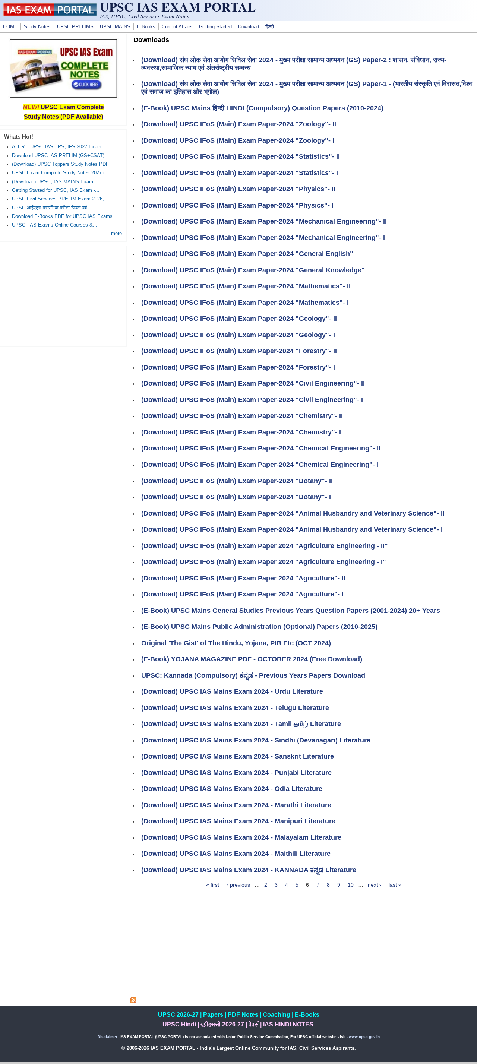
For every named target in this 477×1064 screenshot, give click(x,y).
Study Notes (37, 26)
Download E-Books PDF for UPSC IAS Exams (62, 216)
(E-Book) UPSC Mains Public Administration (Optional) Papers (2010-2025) (259, 626)
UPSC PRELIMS (75, 26)
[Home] (50, 14)
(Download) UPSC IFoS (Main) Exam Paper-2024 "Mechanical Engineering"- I (263, 237)
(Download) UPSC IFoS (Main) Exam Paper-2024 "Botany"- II (237, 481)
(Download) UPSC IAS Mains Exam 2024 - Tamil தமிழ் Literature (241, 724)
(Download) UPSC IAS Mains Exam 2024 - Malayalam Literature (241, 837)
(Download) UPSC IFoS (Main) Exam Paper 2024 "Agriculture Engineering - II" (264, 546)
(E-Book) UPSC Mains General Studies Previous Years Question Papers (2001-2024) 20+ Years (290, 610)
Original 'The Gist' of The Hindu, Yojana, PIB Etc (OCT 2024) (236, 643)
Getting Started (215, 26)
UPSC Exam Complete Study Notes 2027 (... (60, 172)
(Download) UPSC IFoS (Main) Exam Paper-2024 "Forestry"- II (239, 351)
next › (374, 885)
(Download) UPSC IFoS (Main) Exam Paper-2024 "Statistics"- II (240, 156)
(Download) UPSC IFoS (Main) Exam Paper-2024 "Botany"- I (236, 497)
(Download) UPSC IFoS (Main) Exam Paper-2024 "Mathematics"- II (246, 286)
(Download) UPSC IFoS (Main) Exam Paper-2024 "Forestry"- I (238, 367)
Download (248, 26)
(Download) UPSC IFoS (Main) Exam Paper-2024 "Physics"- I (237, 205)
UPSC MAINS (115, 26)
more (116, 233)
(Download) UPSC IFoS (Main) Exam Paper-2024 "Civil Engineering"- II (253, 383)
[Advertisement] (303, 945)
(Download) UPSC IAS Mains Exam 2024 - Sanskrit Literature (237, 756)
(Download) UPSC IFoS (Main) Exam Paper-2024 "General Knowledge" (253, 270)
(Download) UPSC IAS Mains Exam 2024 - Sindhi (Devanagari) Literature (255, 740)
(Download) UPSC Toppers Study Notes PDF (60, 164)
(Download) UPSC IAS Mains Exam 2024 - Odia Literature (231, 788)
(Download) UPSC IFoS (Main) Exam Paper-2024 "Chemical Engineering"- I (260, 464)
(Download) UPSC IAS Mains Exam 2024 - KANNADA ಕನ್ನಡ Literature (248, 870)
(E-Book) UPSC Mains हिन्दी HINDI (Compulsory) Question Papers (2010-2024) (262, 108)
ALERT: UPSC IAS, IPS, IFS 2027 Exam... (59, 146)
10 (351, 885)
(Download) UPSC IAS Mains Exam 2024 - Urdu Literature (232, 691)
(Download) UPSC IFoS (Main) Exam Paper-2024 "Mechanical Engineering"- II (264, 221)
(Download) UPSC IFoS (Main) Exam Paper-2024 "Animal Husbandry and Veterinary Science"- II (293, 513)
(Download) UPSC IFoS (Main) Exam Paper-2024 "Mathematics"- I (245, 302)
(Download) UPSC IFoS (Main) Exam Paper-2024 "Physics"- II (238, 189)
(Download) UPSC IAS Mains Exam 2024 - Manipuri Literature (238, 821)
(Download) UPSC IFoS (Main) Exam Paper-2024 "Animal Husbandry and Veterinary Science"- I (292, 529)
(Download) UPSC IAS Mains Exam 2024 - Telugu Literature (235, 708)
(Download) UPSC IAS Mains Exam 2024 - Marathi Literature (236, 805)
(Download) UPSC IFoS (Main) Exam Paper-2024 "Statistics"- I (239, 173)
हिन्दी (269, 26)
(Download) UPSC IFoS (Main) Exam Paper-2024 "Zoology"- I (237, 140)
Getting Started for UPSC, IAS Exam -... (55, 190)
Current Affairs (177, 26)
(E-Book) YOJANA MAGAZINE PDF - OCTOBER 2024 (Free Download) (251, 659)
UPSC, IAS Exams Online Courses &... (54, 225)
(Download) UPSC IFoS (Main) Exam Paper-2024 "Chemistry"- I (241, 432)
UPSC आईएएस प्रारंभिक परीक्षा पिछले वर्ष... (51, 207)
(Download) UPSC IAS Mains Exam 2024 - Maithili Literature (236, 853)
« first (212, 885)
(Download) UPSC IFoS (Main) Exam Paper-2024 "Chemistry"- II (242, 415)
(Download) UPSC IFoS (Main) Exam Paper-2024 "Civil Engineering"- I (252, 399)
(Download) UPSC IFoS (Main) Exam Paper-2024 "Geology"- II (239, 318)
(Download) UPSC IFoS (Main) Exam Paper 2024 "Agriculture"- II (243, 578)
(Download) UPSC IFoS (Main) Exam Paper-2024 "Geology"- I (238, 335)
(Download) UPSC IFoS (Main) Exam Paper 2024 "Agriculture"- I (242, 594)
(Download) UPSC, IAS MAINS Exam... (55, 181)
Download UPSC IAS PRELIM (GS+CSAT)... (60, 155)
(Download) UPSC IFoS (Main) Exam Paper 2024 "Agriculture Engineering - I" (263, 562)
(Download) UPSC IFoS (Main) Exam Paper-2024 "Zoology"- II (238, 124)
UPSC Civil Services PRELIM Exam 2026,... (60, 199)
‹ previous (238, 885)
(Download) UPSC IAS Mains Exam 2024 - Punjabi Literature (236, 772)
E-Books (146, 26)
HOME (10, 26)
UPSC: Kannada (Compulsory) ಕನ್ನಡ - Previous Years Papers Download (253, 675)
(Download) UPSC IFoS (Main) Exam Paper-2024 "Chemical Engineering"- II (260, 448)
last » (395, 885)
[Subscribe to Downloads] (133, 1001)
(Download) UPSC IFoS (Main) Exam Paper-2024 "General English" (247, 253)
